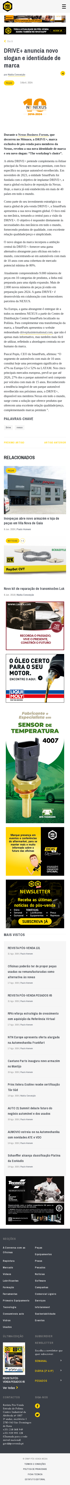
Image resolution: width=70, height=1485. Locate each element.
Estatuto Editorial (35, 1479)
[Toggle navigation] (64, 6)
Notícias (13, 541)
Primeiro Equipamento (16, 1300)
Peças (9, 83)
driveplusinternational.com (36, 332)
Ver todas (9, 1388)
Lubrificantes (11, 1280)
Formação (8, 1287)
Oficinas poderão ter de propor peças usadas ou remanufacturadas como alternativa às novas (32, 971)
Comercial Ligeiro (45, 1294)
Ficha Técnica (35, 1474)
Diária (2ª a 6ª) (44, 1371)
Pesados (40, 1267)
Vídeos (7, 1274)
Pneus (38, 1261)
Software (40, 1280)
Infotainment (42, 1307)
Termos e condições (35, 1464)
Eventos (40, 1320)
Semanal (41, 1361)
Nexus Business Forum (33, 134)
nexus (20, 427)
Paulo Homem (24, 529)
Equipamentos (43, 1254)
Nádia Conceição (16, 74)
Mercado (8, 1267)
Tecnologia (9, 1307)
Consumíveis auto (13, 1313)
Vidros (7, 1320)
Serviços (40, 1300)
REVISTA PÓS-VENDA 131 (24, 948)
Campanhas (41, 1287)
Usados (7, 1327)
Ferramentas (10, 1294)
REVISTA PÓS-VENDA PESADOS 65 (30, 995)
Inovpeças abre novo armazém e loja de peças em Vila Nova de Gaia (31, 520)
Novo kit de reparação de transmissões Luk (34, 588)
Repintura (9, 1261)
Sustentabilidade (45, 1313)
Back (10, 41)
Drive (8, 427)
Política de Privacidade (35, 1469)
